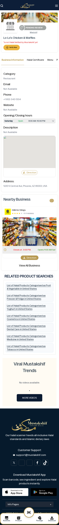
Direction (31, 172)
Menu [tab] (50, 60)
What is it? (33, 32)
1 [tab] (29, 390)
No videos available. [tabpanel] (29, 382)
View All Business (29, 265)
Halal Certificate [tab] (35, 60)
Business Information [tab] (13, 60)
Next (51, 200)
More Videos (29, 398)
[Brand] (28, 5)
